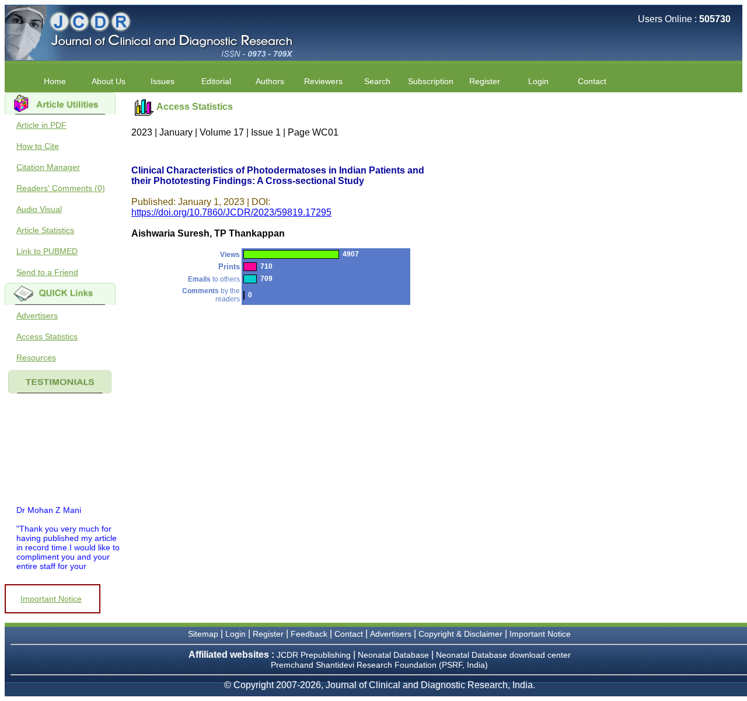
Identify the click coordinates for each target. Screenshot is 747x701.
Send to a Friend (47, 272)
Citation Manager (48, 167)
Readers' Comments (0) (60, 188)
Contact (592, 81)
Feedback (309, 633)
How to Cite (37, 146)
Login (538, 81)
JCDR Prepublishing (314, 655)
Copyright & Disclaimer (460, 633)
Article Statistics (45, 230)
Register (268, 633)
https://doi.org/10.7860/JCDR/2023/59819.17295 (231, 212)
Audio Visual (39, 209)
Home (55, 81)
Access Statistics (47, 336)
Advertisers (37, 315)
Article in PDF (41, 125)
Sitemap (203, 633)
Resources (36, 357)
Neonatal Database (394, 655)
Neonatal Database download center (503, 655)
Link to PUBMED (47, 251)
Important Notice (51, 598)
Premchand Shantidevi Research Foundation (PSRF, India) (379, 664)
